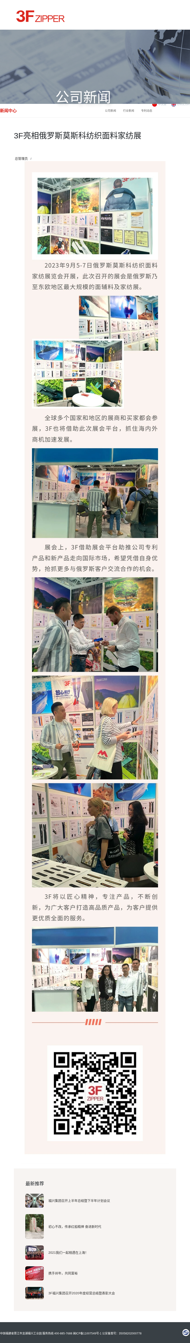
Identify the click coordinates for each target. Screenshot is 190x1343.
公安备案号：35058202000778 (122, 1333)
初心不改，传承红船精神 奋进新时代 (74, 1226)
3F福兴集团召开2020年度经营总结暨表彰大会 (81, 1293)
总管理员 (21, 158)
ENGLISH (183, 104)
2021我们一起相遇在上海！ (68, 1252)
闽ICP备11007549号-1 (87, 1333)
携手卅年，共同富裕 (63, 1273)
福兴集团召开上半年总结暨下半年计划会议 (79, 1201)
